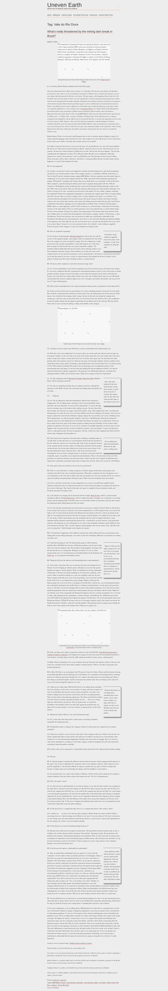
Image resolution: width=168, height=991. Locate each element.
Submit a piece (67, 15)
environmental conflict (91, 982)
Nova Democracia (69, 498)
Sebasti (72, 236)
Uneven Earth (64, 5)
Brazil (63, 982)
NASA (102, 344)
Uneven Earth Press (106, 15)
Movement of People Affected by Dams (81, 378)
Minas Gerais (111, 982)
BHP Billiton (56, 982)
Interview (56, 980)
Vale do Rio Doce (63, 985)
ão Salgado (77, 236)
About (49, 15)
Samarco (54, 985)
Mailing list (56, 15)
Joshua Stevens (70, 647)
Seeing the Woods (87, 109)
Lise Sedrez (102, 982)
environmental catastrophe (74, 982)
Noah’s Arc (50, 555)
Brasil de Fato (95, 495)
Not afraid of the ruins (80, 15)
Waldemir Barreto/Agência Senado (81, 943)
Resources (93, 15)
